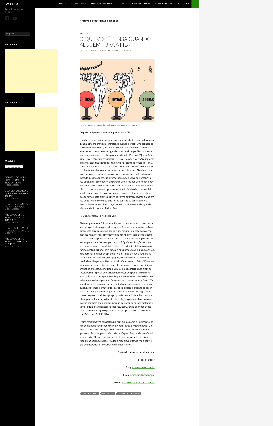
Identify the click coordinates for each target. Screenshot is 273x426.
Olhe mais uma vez (78, 4)
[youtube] (15, 18)
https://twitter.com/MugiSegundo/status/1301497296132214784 (111, 125)
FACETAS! (11, 4)
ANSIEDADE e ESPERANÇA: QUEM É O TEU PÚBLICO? (17, 241)
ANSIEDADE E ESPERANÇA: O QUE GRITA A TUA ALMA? (17, 217)
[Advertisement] (31, 71)
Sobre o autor (182, 4)
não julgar (108, 394)
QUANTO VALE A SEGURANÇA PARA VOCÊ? (17, 205)
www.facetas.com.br (143, 367)
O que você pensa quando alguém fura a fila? (115, 42)
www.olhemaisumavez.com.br (138, 382)
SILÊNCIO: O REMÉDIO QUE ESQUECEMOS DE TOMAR (16, 193)
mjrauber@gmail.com (143, 374)
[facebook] (7, 18)
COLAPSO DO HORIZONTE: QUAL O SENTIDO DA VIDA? (16, 180)
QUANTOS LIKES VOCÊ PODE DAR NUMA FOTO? (17, 229)
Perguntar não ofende (102, 4)
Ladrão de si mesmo (163, 4)
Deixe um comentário (121, 50)
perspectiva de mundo (129, 394)
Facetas (62, 4)
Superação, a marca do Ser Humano (133, 4)
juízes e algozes (90, 394)
